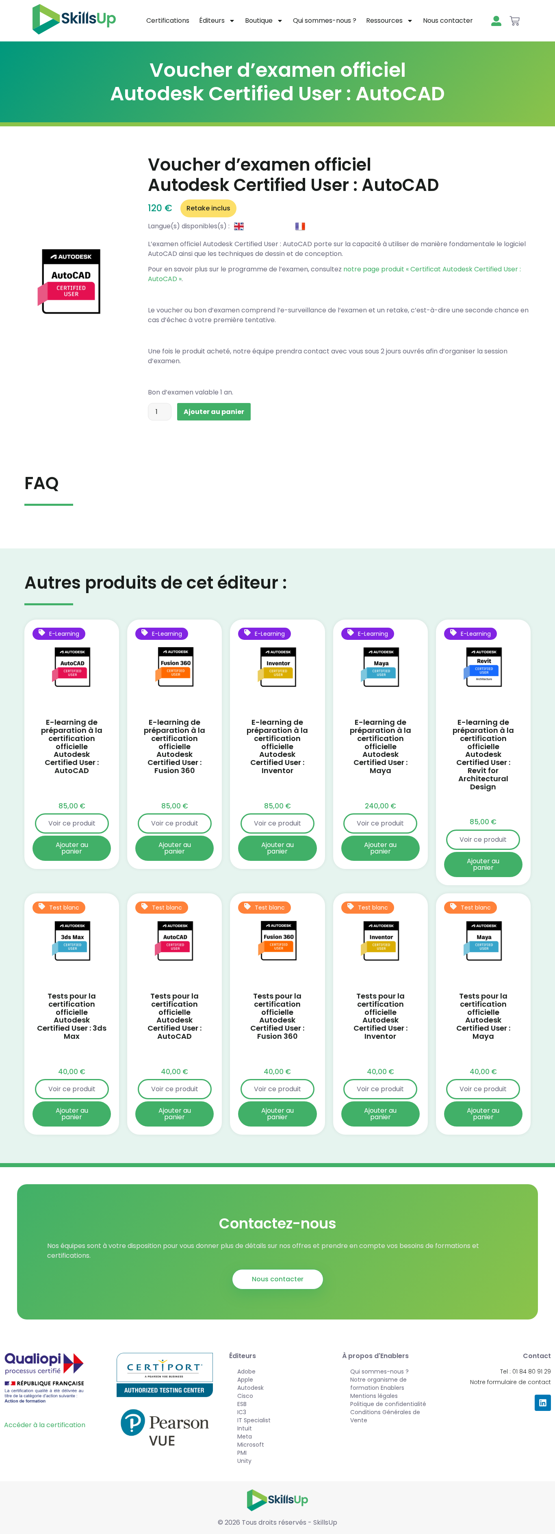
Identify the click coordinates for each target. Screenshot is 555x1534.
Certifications (167, 20)
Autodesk (250, 1388)
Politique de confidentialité (388, 1404)
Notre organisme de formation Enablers (378, 1384)
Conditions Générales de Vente (385, 1416)
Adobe (246, 1371)
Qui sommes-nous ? (324, 20)
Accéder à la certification (44, 1425)
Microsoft (250, 1445)
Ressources (384, 20)
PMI (242, 1453)
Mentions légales (374, 1396)
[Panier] (514, 21)
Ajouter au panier (214, 411)
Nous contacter (448, 20)
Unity (244, 1461)
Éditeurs (212, 20)
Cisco (245, 1396)
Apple (245, 1380)
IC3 (241, 1412)
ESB (242, 1404)
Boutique (259, 20)
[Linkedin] (543, 1403)
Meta (244, 1436)
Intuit (244, 1428)
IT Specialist (254, 1420)
